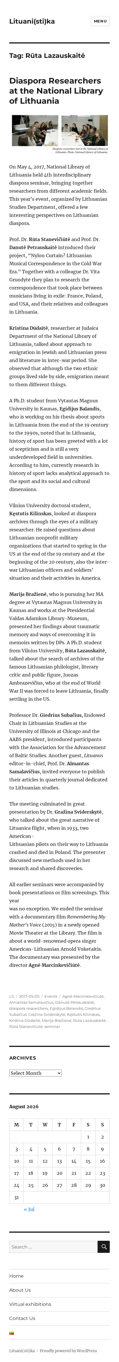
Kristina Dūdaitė (24, 1020)
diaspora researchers (28, 1008)
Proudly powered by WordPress (68, 1350)
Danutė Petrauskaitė (74, 1002)
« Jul (29, 1209)
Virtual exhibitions (30, 1304)
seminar (52, 1026)
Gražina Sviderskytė (46, 1014)
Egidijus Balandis (66, 1008)
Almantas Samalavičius (31, 1002)
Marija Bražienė (56, 1020)
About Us (20, 1290)
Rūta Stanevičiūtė (26, 1026)
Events (50, 996)
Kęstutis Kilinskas (83, 1014)
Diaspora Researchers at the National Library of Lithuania (56, 91)
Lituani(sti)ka (32, 21)
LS (11, 996)
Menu (100, 21)
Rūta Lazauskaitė (89, 1020)
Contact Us (22, 1318)
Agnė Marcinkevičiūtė (83, 996)
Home (16, 1276)
